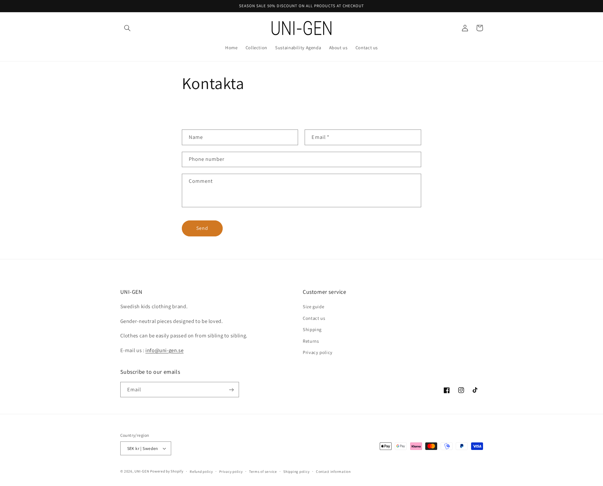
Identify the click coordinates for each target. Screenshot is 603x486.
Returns (311, 341)
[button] (127, 28)
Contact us (314, 318)
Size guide (313, 306)
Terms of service (263, 471)
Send (202, 228)
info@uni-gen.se (164, 350)
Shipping (312, 329)
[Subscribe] (231, 389)
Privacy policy (318, 352)
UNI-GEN (141, 471)
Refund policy (201, 471)
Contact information (333, 471)
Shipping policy (296, 471)
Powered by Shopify (166, 471)
